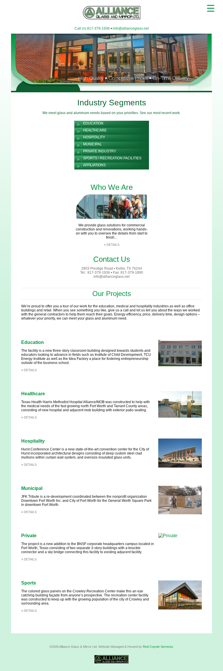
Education (93, 123)
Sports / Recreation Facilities (112, 158)
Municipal (92, 144)
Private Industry (99, 151)
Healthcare (95, 130)
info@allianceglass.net (131, 28)
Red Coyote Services (158, 646)
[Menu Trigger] (211, 8)
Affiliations (94, 165)
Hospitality (94, 137)
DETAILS (113, 244)
